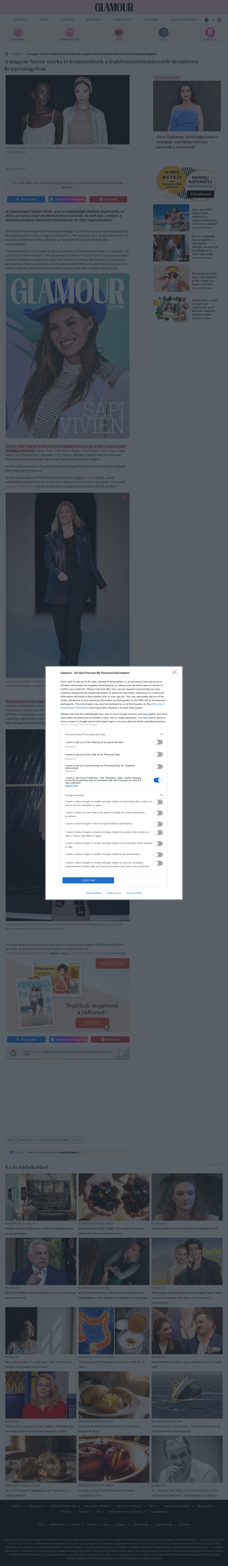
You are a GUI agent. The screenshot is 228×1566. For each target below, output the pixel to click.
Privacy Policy (134, 893)
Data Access (114, 893)
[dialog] (114, 783)
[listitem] (114, 734)
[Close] (175, 673)
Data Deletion (94, 893)
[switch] (158, 742)
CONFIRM (88, 880)
